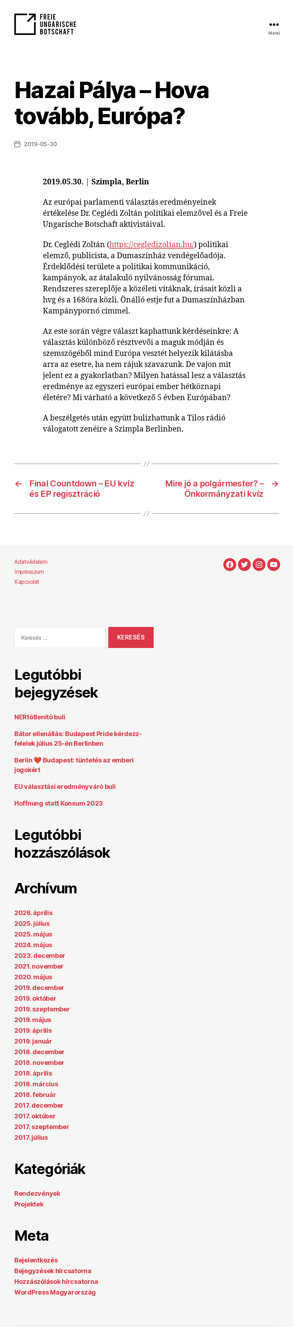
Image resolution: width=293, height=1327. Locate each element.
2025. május (33, 934)
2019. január (33, 1041)
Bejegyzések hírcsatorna (52, 1271)
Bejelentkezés (36, 1260)
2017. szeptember (41, 1126)
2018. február (35, 1094)
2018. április (33, 1073)
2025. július (32, 923)
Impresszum (29, 571)
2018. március (36, 1084)
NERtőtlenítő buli (39, 717)
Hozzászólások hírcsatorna (56, 1281)
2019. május (32, 1020)
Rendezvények (37, 1193)
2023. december (39, 955)
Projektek (29, 1204)
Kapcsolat (26, 581)
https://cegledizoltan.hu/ (151, 245)
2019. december (39, 987)
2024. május (33, 945)
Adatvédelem (30, 561)
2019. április (33, 1030)
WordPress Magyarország (55, 1292)
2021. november (39, 966)
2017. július (31, 1137)
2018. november (39, 1062)
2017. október (35, 1116)
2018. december (39, 1052)
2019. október (35, 998)
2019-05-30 (40, 144)
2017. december (39, 1105)
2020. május (33, 977)
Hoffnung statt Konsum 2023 (58, 803)
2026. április (33, 913)
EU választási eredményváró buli (65, 786)
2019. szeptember (42, 1009)
